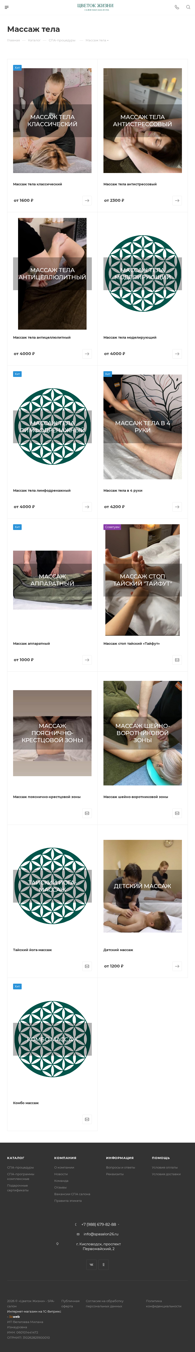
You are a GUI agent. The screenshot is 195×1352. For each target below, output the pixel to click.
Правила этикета (68, 1201)
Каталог (15, 1158)
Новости (61, 1174)
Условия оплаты (165, 1167)
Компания (65, 1158)
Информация (120, 1158)
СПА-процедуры (20, 1167)
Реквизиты (115, 1174)
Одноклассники (103, 1265)
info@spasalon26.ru (101, 1234)
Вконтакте (91, 1265)
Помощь (161, 1158)
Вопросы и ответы (120, 1167)
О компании (64, 1167)
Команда (61, 1181)
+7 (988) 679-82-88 (98, 1225)
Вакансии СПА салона (72, 1194)
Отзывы (60, 1187)
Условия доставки (166, 1174)
